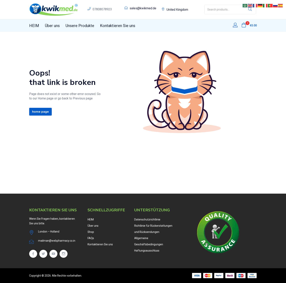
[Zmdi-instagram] (64, 254)
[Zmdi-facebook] (33, 254)
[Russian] (275, 5)
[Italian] (265, 5)
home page (40, 112)
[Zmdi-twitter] (43, 254)
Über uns (52, 25)
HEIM (34, 25)
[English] (250, 5)
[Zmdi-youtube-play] (53, 254)
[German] (260, 5)
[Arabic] (245, 5)
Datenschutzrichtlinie (147, 219)
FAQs (91, 238)
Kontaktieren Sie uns (117, 25)
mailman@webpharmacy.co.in (56, 240)
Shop (91, 231)
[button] (249, 25)
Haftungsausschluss (146, 250)
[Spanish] (280, 5)
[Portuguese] (270, 5)
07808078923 (102, 9)
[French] (255, 5)
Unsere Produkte (80, 25)
